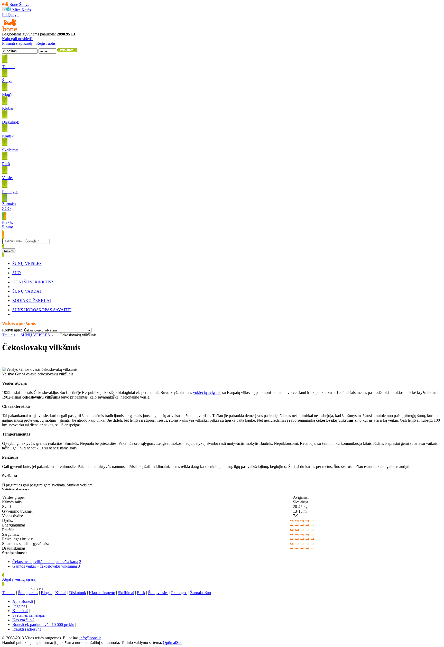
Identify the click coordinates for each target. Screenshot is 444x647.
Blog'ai (46, 592)
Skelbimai (126, 592)
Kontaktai (20, 610)
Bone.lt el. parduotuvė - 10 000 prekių (43, 624)
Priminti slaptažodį (17, 43)
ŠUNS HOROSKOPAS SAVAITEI (41, 310)
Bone (13, 4)
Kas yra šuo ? (23, 620)
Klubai (60, 592)
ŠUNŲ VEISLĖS (27, 263)
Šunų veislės (158, 592)
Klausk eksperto (102, 592)
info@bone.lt (90, 638)
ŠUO (16, 273)
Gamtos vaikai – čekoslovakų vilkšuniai (44, 566)
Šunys (24, 4)
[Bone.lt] (9, 30)
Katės (26, 10)
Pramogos (179, 592)
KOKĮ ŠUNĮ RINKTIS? (32, 282)
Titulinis (8, 335)
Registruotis (45, 43)
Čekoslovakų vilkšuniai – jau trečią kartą (45, 561)
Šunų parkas (28, 592)
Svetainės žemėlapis (28, 615)
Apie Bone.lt (22, 601)
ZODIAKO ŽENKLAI (31, 300)
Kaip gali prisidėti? (17, 38)
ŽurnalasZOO (9, 206)
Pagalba (18, 606)
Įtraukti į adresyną (26, 629)
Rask (141, 592)
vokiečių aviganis (207, 392)
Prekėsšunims (7, 224)
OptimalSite (172, 642)
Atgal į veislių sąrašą (18, 579)
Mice (16, 10)
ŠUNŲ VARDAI (26, 291)
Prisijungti (10, 14)
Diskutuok (77, 592)
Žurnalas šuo (200, 592)
